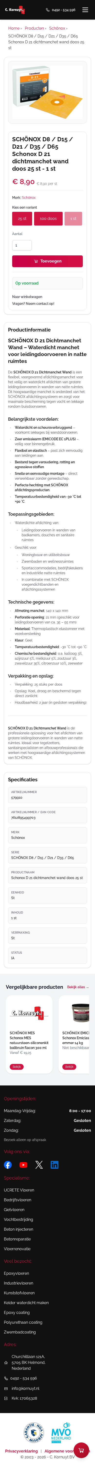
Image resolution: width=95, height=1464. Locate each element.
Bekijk (17, 1067)
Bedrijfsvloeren (17, 1200)
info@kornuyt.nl (25, 1388)
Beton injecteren (18, 1229)
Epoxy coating (17, 1312)
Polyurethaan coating (23, 1322)
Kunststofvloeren (19, 1293)
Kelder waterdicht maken (26, 1302)
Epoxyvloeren (16, 1273)
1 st (73, 218)
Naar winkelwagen (27, 297)
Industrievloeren (18, 1283)
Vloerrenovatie (17, 1249)
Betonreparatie (17, 1239)
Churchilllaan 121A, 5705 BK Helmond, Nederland (29, 1362)
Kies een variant (24, 207)
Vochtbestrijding (18, 1219)
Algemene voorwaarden (67, 1451)
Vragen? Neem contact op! (33, 304)
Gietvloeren (14, 1209)
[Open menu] (85, 10)
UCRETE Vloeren (19, 1190)
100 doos (48, 218)
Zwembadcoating (20, 1332)
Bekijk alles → (78, 987)
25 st (22, 218)
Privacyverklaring (22, 1451)
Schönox (29, 198)
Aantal (17, 234)
